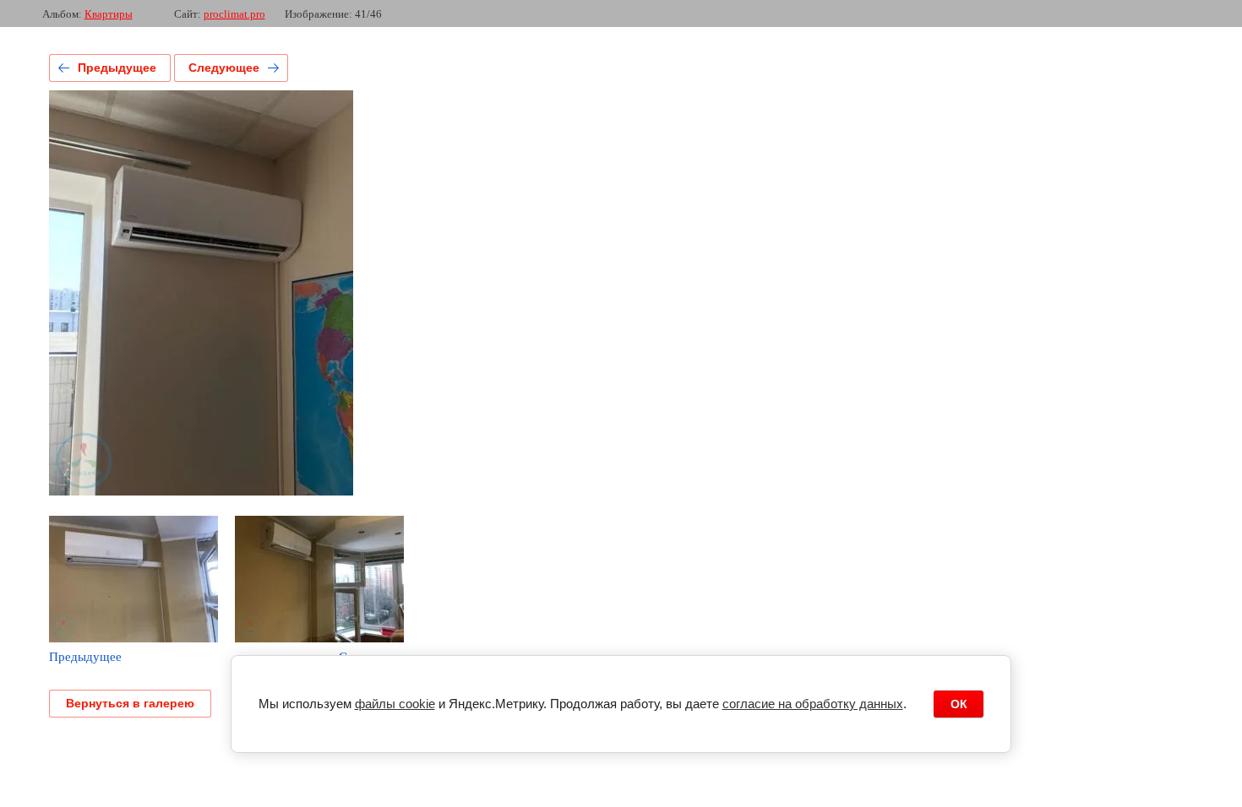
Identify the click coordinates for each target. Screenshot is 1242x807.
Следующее (223, 67)
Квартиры (108, 14)
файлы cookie (395, 703)
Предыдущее (117, 67)
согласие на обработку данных (812, 703)
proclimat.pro (234, 14)
